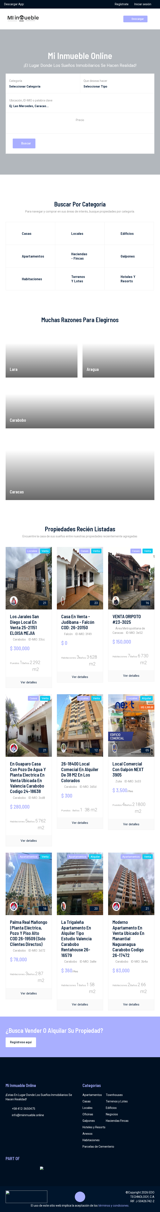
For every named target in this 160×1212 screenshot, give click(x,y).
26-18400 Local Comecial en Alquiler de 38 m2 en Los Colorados (79, 772)
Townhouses (114, 1095)
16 (147, 603)
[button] (80, 126)
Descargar (137, 19)
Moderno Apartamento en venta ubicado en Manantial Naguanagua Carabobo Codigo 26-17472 (128, 938)
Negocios (112, 1114)
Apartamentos (92, 1095)
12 (96, 750)
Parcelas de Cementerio (98, 1146)
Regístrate (122, 4)
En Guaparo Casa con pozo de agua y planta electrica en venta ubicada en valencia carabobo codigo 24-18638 (28, 777)
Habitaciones (91, 1140)
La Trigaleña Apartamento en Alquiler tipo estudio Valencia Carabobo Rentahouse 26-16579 (76, 938)
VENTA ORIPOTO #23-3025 (126, 619)
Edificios (111, 1107)
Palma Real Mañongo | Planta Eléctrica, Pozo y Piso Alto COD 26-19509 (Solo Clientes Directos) (28, 933)
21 (44, 603)
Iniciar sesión (142, 4)
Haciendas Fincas (117, 1120)
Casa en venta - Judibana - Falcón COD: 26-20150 (77, 622)
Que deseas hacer (95, 81)
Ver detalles (29, 682)
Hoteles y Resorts (93, 1127)
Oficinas (87, 1114)
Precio (80, 120)
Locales (87, 1107)
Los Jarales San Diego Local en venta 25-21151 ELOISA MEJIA (24, 624)
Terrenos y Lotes (117, 1101)
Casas (86, 1101)
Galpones (88, 1120)
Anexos (87, 1133)
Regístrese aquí (21, 1042)
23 (96, 603)
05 (147, 750)
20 (96, 908)
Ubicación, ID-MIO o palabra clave (30, 100)
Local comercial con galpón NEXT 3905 (128, 769)
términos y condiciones (113, 1205)
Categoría (15, 81)
